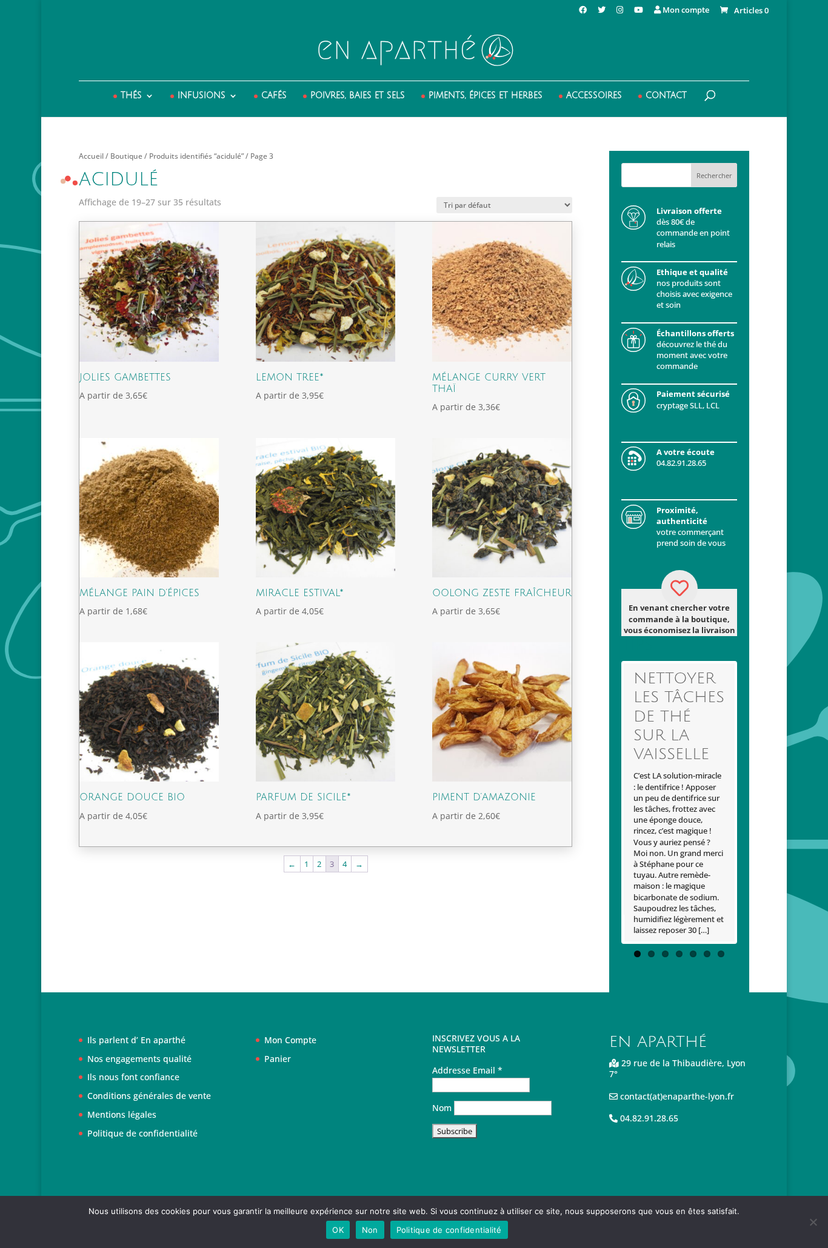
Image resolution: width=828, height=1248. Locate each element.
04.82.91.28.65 (648, 1118)
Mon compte (685, 10)
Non (370, 1230)
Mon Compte (290, 1040)
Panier (277, 1058)
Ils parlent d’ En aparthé (136, 1040)
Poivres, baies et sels (357, 95)
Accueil (91, 156)
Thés (131, 95)
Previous (605, 803)
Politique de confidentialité (142, 1133)
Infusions (201, 95)
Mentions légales (121, 1114)
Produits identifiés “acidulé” (196, 156)
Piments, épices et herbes (486, 95)
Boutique (126, 156)
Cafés (274, 95)
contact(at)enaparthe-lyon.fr (676, 1096)
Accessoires (594, 95)
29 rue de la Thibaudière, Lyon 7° (677, 1068)
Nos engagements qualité (139, 1058)
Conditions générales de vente (149, 1095)
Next (753, 803)
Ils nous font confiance (133, 1077)
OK (338, 1230)
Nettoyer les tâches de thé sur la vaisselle (678, 716)
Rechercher (714, 175)
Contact (666, 95)
